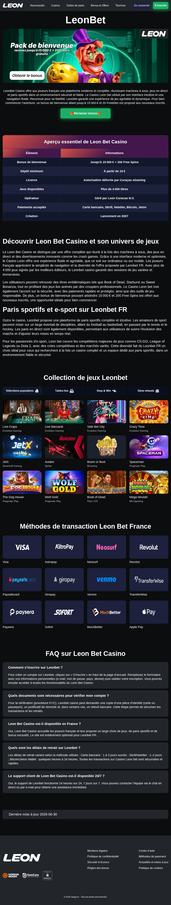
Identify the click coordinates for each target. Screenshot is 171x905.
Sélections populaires (20, 390)
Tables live (61, 390)
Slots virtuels (146, 390)
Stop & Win (104, 390)
